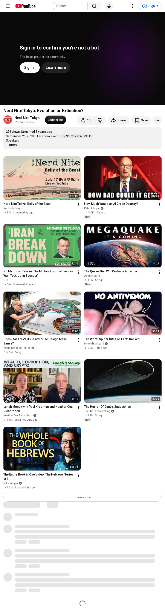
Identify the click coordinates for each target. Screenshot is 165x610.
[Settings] (132, 6)
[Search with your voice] (109, 6)
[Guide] (7, 6)
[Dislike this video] (100, 120)
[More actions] (157, 120)
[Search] (94, 6)
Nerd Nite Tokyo (27, 118)
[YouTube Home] (25, 6)
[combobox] (71, 6)
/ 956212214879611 (78, 136)
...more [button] (12, 144)
